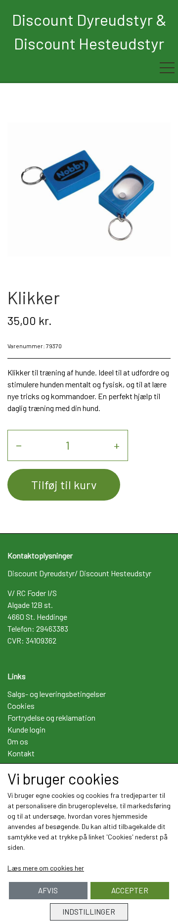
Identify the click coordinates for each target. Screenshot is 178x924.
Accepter (129, 890)
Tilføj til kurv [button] (63, 484)
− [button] (19, 445)
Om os (17, 741)
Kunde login (26, 729)
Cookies (21, 705)
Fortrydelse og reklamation (51, 717)
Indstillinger (88, 911)
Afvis (48, 890)
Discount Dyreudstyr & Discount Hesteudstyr (89, 31)
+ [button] (117, 445)
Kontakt (21, 753)
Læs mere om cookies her (45, 868)
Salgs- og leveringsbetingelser (56, 693)
